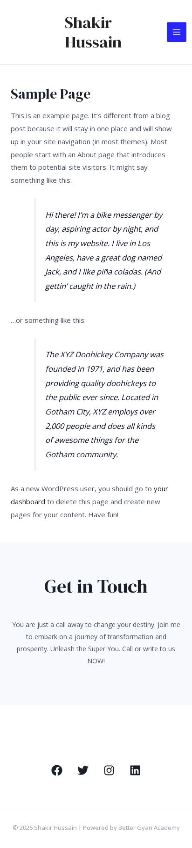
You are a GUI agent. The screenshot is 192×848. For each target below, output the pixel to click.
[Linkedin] (135, 770)
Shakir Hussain (93, 32)
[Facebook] (56, 770)
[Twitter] (83, 770)
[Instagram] (109, 770)
